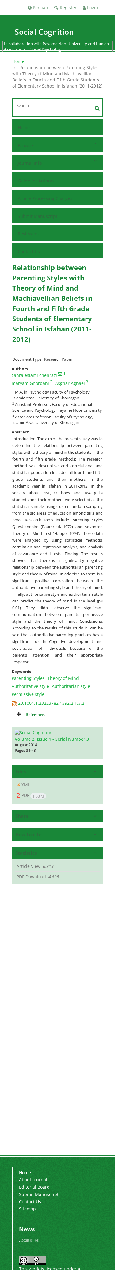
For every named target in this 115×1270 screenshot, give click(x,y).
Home (18, 61)
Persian (40, 7)
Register (68, 7)
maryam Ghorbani (30, 383)
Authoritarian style (71, 686)
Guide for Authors (36, 181)
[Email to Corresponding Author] (60, 374)
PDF (32, 795)
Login (92, 7)
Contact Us (29, 251)
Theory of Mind (63, 678)
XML (25, 785)
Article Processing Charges (45, 198)
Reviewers (28, 234)
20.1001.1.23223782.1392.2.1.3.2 (51, 703)
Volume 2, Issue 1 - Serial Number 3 (52, 739)
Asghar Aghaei (70, 383)
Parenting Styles (28, 678)
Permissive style (28, 694)
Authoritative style (30, 686)
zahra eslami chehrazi (34, 375)
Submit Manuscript (37, 216)
